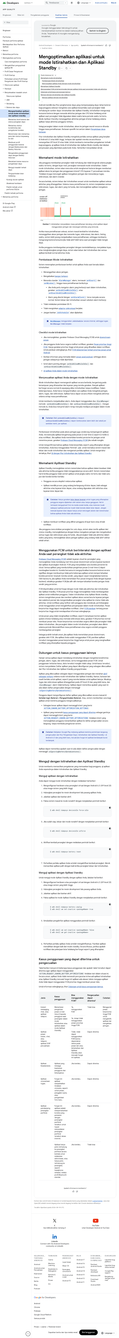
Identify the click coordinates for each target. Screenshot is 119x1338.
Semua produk (39, 1318)
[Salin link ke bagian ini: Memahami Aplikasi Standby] (78, 463)
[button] (15, 50)
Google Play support (109, 1272)
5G (49, 1284)
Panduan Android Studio (96, 1265)
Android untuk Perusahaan (39, 1269)
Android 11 (80, 1282)
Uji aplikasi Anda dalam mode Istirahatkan (60, 371)
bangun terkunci (61, 276)
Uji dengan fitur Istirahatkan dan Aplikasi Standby (71, 453)
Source (36, 1277)
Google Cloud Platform (42, 1315)
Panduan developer (94, 1271)
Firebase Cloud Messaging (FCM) (74, 440)
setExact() (91, 280)
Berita (36, 1281)
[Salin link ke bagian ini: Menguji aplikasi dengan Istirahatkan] (80, 776)
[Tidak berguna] (109, 45)
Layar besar (66, 1262)
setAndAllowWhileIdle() (67, 290)
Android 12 (81, 1278)
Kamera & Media (51, 1276)
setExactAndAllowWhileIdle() (62, 293)
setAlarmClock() (78, 297)
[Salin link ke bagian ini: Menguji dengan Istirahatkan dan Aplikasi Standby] (107, 761)
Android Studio (101, 3)
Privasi (50, 1280)
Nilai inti (21, 15)
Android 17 (81, 1260)
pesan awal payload (84, 357)
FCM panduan (90, 608)
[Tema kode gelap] (110, 807)
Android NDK (95, 1285)
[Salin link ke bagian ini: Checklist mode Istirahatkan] (68, 332)
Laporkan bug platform (110, 1261)
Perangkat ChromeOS (66, 1270)
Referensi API (95, 1276)
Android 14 (81, 1271)
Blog (35, 1285)
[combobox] (56, 3)
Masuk (113, 3)
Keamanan (38, 1274)
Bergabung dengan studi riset (110, 1278)
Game (50, 1260)
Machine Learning (51, 1264)
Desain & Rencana (61, 45)
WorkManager (55, 321)
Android (37, 1264)
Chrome (37, 1307)
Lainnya (27, 3)
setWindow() (49, 283)
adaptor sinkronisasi (67, 308)
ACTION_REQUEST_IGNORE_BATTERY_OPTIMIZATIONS (66, 718)
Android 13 (80, 1275)
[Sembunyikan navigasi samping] (28, 1333)
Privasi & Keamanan (82, 15)
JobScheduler (63, 313)
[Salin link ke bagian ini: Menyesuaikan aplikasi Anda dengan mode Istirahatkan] (100, 377)
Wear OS (65, 1266)
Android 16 (81, 1263)
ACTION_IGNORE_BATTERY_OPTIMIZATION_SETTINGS (66, 708)
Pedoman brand (54, 1327)
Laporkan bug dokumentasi (110, 1266)
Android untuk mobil (67, 1276)
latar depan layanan (78, 500)
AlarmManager (65, 280)
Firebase (37, 1311)
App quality (9, 9)
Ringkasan (7, 15)
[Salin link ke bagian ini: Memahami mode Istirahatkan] (80, 158)
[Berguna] (106, 45)
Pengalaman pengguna (40, 15)
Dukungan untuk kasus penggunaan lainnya (85, 987)
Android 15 (81, 1267)
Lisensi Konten (97, 1201)
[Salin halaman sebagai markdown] (66, 68)
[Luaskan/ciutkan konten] (55, 75)
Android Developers (45, 45)
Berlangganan (88, 1332)
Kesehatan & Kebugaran (52, 1270)
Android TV (66, 1281)
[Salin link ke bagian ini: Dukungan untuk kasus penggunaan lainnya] (98, 653)
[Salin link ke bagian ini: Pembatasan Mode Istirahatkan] (75, 260)
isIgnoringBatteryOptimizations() (55, 690)
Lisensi (43, 1327)
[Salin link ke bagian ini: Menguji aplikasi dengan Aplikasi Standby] (85, 873)
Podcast (37, 1289)
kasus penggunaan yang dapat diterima (79, 712)
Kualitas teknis (61, 15)
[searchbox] (15, 22)
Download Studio (94, 1280)
